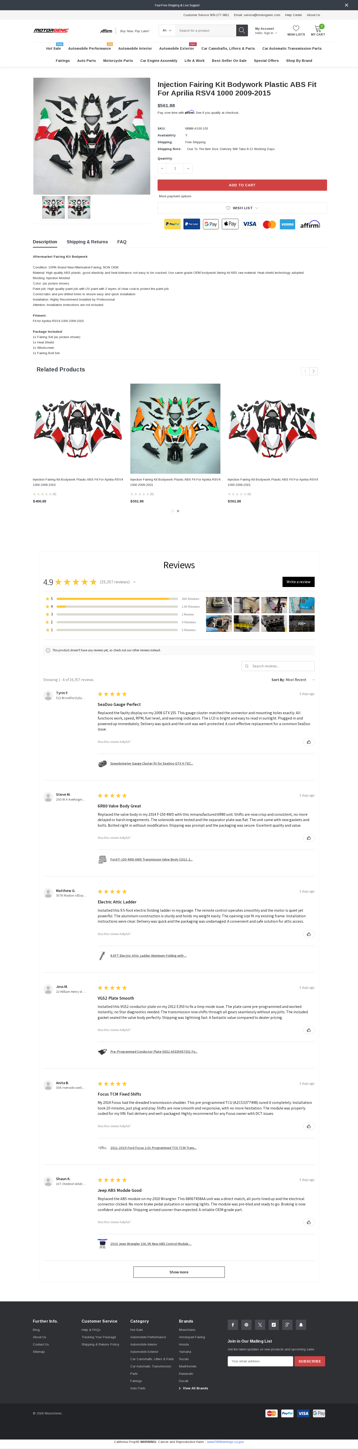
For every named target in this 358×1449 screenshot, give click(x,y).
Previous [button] (305, 371)
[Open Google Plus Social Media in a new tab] (287, 1325)
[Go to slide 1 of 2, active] (172, 511)
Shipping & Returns (87, 241)
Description (45, 241)
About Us (313, 15)
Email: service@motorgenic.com (257, 15)
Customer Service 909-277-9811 (206, 15)
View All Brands (195, 1388)
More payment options (175, 196)
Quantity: (165, 158)
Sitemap (39, 1352)
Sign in (269, 33)
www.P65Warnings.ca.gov (225, 1442)
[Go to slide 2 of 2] (178, 511)
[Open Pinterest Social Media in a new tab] (246, 1325)
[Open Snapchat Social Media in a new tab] (301, 1325)
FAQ (121, 241)
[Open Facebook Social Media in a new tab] (233, 1325)
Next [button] (313, 371)
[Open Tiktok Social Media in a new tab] (274, 1325)
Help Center (293, 15)
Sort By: (278, 679)
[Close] (346, 5)
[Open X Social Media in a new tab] (260, 1325)
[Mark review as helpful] (309, 742)
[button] (134, 582)
